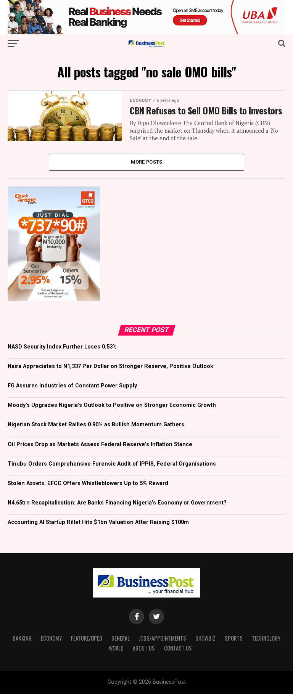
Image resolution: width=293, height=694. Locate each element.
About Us (144, 648)
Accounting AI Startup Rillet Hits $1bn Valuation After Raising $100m (98, 522)
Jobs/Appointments (162, 638)
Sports (234, 638)
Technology (266, 638)
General (120, 638)
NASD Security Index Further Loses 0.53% (62, 347)
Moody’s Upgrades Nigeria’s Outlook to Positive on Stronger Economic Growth (112, 405)
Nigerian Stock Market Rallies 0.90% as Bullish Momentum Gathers (96, 424)
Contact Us (178, 648)
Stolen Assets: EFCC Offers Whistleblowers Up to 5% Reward (88, 483)
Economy (51, 638)
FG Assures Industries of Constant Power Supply (72, 385)
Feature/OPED (86, 638)
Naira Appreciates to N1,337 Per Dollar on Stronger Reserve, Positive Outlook (110, 366)
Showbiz (205, 638)
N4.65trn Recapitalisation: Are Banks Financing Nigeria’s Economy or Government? (117, 503)
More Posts (147, 162)
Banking (22, 638)
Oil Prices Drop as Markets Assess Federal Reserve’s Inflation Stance (100, 444)
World (116, 648)
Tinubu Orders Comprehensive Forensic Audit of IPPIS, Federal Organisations (112, 464)
